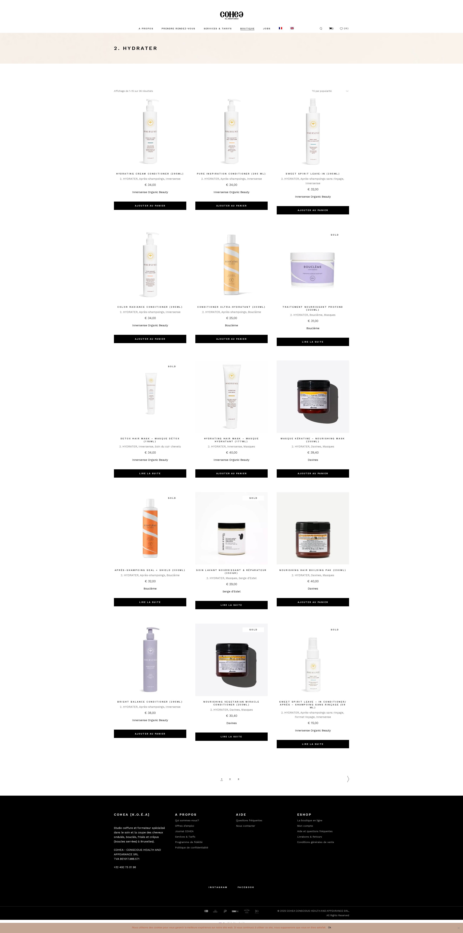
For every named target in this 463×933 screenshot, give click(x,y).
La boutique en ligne (309, 820)
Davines (316, 446)
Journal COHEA (184, 831)
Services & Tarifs (185, 836)
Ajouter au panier (150, 205)
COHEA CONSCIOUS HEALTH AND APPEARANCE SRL (318, 910)
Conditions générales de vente (315, 842)
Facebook (246, 887)
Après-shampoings (151, 178)
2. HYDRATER (129, 178)
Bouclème (254, 312)
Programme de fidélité (189, 842)
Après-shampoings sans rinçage (321, 178)
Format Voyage (305, 717)
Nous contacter (245, 825)
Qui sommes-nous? (187, 820)
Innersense (173, 178)
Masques (329, 315)
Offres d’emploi (184, 825)
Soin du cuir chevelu (168, 446)
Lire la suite (313, 342)
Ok (329, 927)
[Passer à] (280, 28)
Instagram (218, 887)
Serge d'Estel (248, 578)
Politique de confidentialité (191, 847)
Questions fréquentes (249, 820)
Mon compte (305, 825)
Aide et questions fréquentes (315, 831)
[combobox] (329, 91)
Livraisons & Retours (309, 836)
